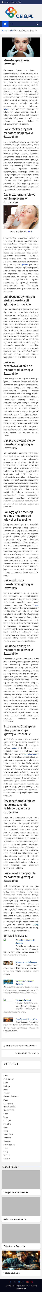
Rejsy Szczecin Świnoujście (26, 1019)
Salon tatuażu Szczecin (15, 1219)
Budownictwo (9, 1079)
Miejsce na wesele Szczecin (26, 962)
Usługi (6, 1152)
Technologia (8, 1134)
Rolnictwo (7, 1124)
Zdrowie (7, 1158)
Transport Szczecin (23, 1000)
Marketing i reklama (11, 1096)
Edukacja (7, 1086)
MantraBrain (21, 1289)
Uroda (6, 1148)
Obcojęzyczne (9, 1110)
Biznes (6, 1076)
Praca (6, 1114)
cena (36, 605)
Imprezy (7, 1093)
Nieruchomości (9, 1107)
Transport (7, 1138)
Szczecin (28, 231)
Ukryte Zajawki (9, 1145)
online (14, 748)
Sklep (6, 1127)
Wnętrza (7, 1155)
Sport (6, 1131)
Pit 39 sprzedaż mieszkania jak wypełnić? (21, 1045)
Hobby (6, 1090)
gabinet (25, 265)
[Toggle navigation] (12, 24)
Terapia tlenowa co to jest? (25, 1053)
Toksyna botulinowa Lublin (16, 1192)
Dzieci (6, 1083)
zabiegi (35, 925)
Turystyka (7, 1141)
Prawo (6, 1117)
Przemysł (7, 1121)
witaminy (7, 109)
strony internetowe (31, 754)
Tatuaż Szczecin (12, 1273)
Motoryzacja (8, 1103)
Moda (6, 1100)
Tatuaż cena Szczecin (14, 1246)
